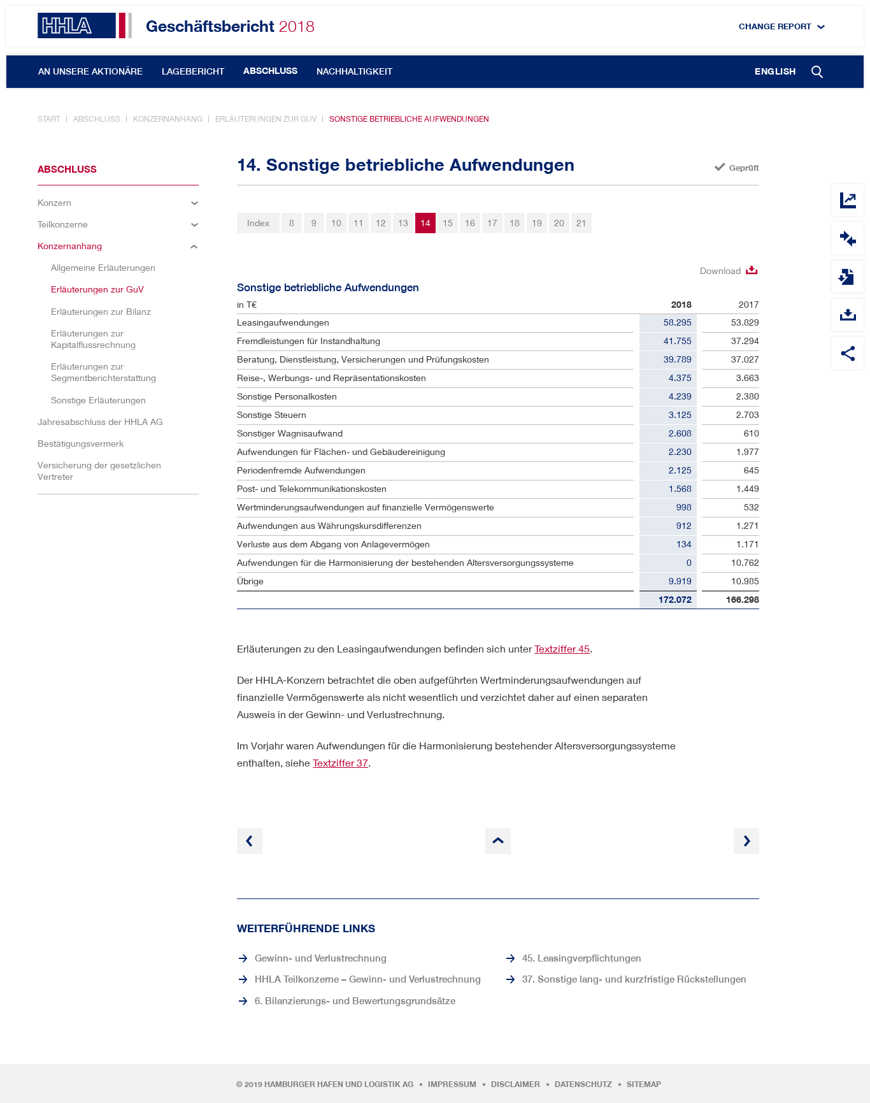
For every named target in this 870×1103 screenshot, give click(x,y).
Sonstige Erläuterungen (98, 399)
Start (49, 119)
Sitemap (644, 1084)
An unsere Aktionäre (90, 71)
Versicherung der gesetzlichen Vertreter (99, 470)
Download (720, 270)
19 (537, 222)
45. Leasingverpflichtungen (581, 957)
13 (403, 222)
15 (448, 222)
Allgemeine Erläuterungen (103, 267)
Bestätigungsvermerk (81, 443)
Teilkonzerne (63, 224)
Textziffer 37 (340, 762)
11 (358, 222)
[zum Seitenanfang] (498, 841)
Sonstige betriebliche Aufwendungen (409, 119)
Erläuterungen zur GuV (266, 119)
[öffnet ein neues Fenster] (848, 238)
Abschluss (270, 70)
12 (381, 222)
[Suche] (818, 73)
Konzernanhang (168, 119)
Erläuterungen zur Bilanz (101, 311)
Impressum (452, 1084)
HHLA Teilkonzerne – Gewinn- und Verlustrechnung (368, 978)
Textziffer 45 (562, 648)
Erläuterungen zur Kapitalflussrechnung (93, 339)
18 (515, 222)
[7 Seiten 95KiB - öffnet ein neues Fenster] (848, 276)
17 (492, 222)
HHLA (85, 25)
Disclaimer (515, 1084)
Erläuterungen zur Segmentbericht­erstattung (103, 372)
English (775, 71)
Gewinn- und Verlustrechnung (321, 957)
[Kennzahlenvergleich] (848, 200)
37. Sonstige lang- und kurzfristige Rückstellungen (634, 978)
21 (581, 222)
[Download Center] (848, 315)
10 (336, 222)
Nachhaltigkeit (354, 71)
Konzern (54, 202)
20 (559, 222)
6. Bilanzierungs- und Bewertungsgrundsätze (355, 1000)
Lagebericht (193, 71)
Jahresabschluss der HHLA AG (100, 421)
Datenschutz (583, 1084)
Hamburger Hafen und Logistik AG (338, 1084)
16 (470, 222)
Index (258, 222)
